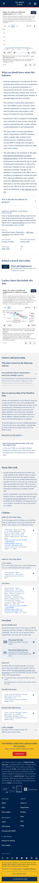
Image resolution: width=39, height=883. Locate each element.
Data (3, 807)
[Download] (26, 65)
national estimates (18, 223)
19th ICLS (15, 181)
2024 (33, 325)
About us (23, 803)
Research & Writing (8, 841)
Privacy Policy (17, 869)
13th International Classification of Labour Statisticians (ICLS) (19, 155)
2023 (33, 52)
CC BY (4, 64)
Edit (29, 26)
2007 (9, 52)
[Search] (30, 3)
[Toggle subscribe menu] (35, 3)
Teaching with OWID (9, 831)
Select (29, 307)
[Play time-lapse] (4, 52)
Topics (4, 803)
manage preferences (29, 869)
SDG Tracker (6, 826)
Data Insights (6, 812)
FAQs (9, 783)
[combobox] (30, 3)
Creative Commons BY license (16, 499)
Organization (24, 807)
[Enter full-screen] (34, 65)
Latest (4, 822)
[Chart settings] (34, 26)
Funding (23, 812)
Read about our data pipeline (11, 435)
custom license (19, 776)
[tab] (5, 26)
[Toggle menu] (4, 3)
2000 (9, 325)
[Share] (30, 65)
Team (22, 816)
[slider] (14, 53)
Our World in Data (19, 3)
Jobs (21, 821)
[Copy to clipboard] (31, 530)
